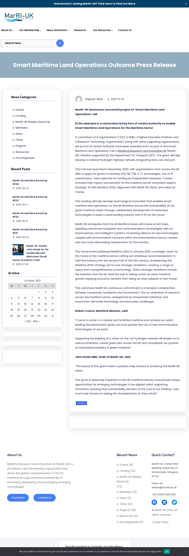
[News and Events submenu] (68, 30)
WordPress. (116, 546)
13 (25, 304)
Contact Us (45, 497)
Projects (21, 146)
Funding (21, 116)
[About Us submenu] (13, 30)
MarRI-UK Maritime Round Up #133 (30, 198)
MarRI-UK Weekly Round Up (33, 122)
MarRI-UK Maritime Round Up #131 (30, 231)
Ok (167, 551)
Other (19, 140)
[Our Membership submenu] (40, 30)
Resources (22, 152)
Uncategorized (25, 158)
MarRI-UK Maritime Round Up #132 (30, 215)
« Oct (27, 321)
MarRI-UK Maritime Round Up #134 (30, 182)
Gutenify (97, 546)
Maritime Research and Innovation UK (142, 151)
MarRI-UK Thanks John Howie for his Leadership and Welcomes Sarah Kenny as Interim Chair (31, 253)
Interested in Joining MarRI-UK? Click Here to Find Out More (94, 3)
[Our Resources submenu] (112, 30)
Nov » (36, 321)
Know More (18, 497)
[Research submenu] (87, 30)
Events (20, 110)
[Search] (60, 43)
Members (22, 128)
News (19, 134)
